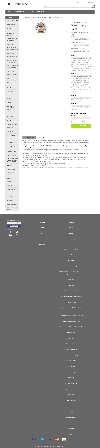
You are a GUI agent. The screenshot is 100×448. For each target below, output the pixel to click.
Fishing (9, 102)
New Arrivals (20, 12)
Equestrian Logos (71, 406)
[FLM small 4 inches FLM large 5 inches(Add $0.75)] (81, 39)
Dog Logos (71, 434)
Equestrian (10, 91)
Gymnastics (10, 116)
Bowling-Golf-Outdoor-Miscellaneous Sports (71, 296)
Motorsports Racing (11, 147)
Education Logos (71, 366)
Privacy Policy (42, 244)
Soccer (9, 178)
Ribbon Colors (71, 338)
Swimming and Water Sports (71, 249)
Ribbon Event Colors (71, 343)
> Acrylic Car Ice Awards (54, 17)
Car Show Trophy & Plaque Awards (12, 66)
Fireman (9, 98)
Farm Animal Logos (71, 400)
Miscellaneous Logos (71, 372)
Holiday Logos (71, 285)
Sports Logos (71, 260)
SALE (31, 12)
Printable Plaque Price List (71, 349)
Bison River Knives (12, 57)
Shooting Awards (12, 169)
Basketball (10, 44)
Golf (8, 113)
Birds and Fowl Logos (71, 417)
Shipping (9, 165)
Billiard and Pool (12, 53)
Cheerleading (10, 71)
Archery (9, 28)
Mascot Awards (11, 135)
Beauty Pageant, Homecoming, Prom (12, 48)
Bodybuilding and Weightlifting (12, 61)
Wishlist (71, 227)
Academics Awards (12, 21)
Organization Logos (71, 302)
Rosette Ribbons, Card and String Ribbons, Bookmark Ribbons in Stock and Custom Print (12, 158)
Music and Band (11, 151)
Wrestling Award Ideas (12, 208)
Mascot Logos (71, 377)
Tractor (9, 196)
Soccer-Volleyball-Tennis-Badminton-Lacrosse (71, 315)
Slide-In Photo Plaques (11, 173)
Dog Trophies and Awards (12, 86)
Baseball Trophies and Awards (12, 39)
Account (79, 2)
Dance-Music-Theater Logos (71, 383)
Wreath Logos (71, 279)
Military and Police (12, 139)
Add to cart (81, 126)
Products (10, 17)
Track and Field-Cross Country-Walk (71, 321)
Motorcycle (10, 142)
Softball (9, 182)
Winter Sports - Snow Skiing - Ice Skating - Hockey (71, 327)
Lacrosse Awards (12, 124)
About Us (42, 227)
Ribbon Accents (71, 332)
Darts (8, 82)
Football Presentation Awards (10, 107)
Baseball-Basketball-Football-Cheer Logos (71, 290)
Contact (40, 12)
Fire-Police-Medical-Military (71, 360)
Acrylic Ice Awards (12, 24)
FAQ (42, 239)
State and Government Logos (71, 266)
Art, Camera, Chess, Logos (71, 389)
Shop (9, 12)
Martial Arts (10, 131)
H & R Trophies (16, 4)
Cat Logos (71, 411)
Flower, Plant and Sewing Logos (71, 355)
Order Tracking (71, 239)
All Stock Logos (71, 428)
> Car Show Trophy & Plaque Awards (34, 17)
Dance (8, 78)
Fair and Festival (11, 95)
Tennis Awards (11, 189)
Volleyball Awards (12, 204)
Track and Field (11, 193)
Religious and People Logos (71, 254)
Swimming (9, 185)
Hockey (9, 120)
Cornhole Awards (12, 75)
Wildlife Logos (71, 394)
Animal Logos (71, 423)
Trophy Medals (11, 200)
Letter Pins (10, 128)
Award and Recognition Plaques (10, 33)
